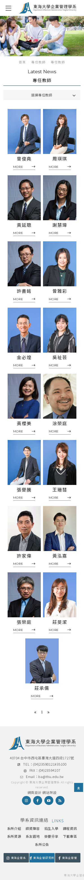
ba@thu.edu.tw (51, 776)
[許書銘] (24, 263)
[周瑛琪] (59, 131)
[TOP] (79, 788)
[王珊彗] (59, 462)
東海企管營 (69, 858)
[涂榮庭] (59, 396)
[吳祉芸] (59, 330)
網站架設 (49, 792)
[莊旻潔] (59, 594)
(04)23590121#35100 (50, 764)
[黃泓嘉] (59, 528)
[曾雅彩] (59, 263)
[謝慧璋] (59, 197)
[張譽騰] (24, 462)
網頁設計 (35, 792)
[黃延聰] (24, 197)
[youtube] (48, 800)
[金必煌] (24, 330)
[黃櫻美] (24, 396)
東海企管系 (18, 858)
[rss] (60, 800)
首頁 (22, 62)
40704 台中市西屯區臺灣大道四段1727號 (42, 758)
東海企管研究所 (43, 858)
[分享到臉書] (37, 800)
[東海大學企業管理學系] (47, 8)
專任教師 (38, 62)
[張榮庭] (24, 594)
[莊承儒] (42, 660)
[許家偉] (24, 528)
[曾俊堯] (24, 131)
